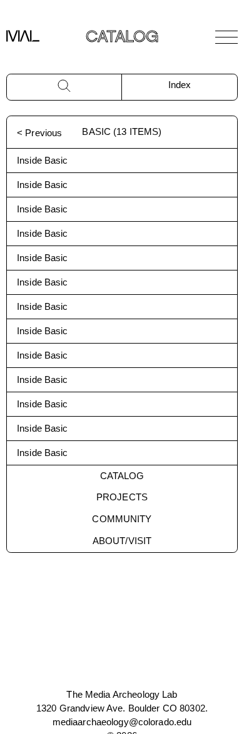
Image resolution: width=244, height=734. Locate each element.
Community (121, 518)
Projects (122, 497)
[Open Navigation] (226, 37)
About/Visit (122, 540)
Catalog (122, 475)
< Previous (39, 132)
